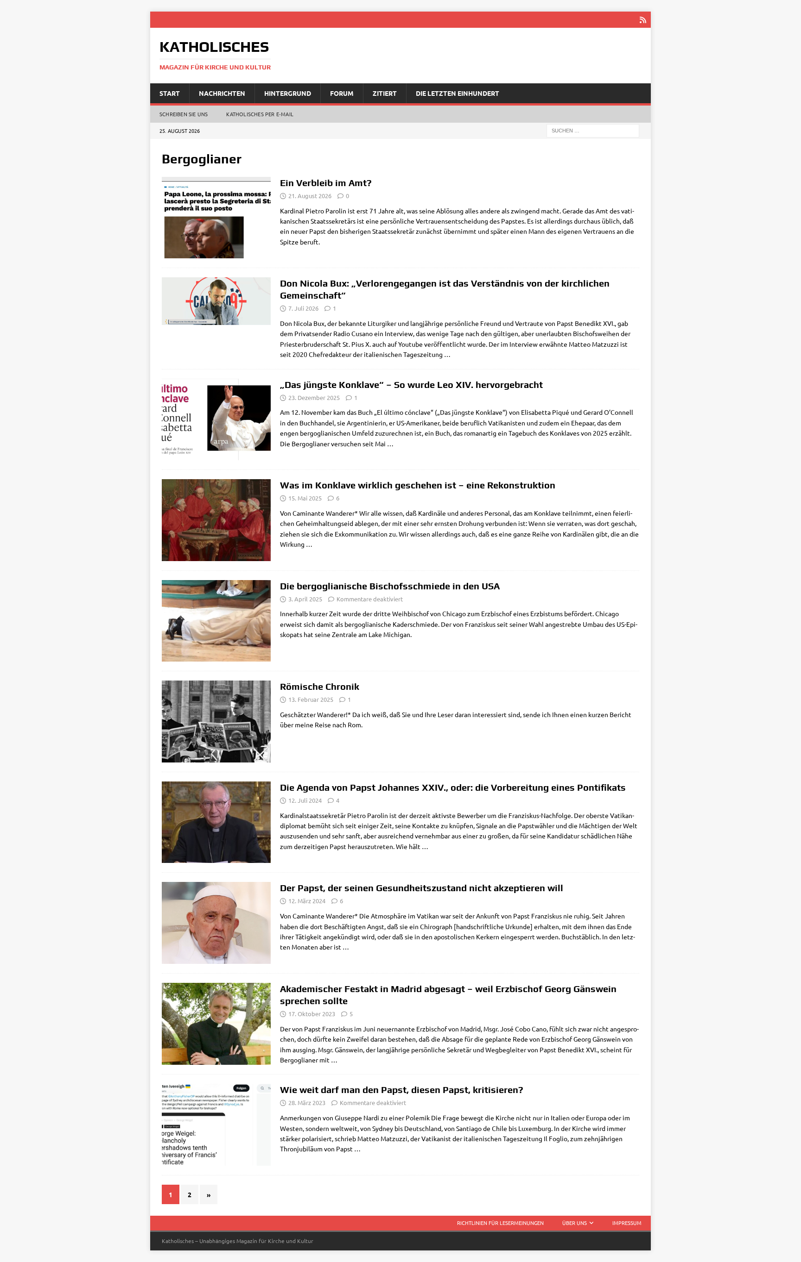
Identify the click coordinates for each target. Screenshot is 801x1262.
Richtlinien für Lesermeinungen (500, 1222)
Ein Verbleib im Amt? (326, 182)
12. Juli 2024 (305, 800)
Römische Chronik (319, 686)
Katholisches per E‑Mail (259, 114)
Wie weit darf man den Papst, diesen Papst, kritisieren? (401, 1089)
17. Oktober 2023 (311, 1014)
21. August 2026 (309, 196)
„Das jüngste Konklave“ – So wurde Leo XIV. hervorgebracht (411, 384)
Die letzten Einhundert (457, 93)
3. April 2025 (305, 599)
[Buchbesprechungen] (216, 419)
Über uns (574, 1222)
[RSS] (643, 20)
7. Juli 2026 (303, 308)
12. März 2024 (306, 901)
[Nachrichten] (216, 621)
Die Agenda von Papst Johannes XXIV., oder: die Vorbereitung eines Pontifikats (453, 787)
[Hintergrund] (216, 822)
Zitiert (385, 93)
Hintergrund (287, 93)
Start (169, 93)
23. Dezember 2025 (314, 397)
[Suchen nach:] (593, 130)
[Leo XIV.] (216, 217)
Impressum (627, 1222)
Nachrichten (222, 93)
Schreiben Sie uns (183, 114)
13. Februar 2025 (310, 699)
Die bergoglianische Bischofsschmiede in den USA (390, 586)
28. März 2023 (306, 1102)
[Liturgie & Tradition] (216, 721)
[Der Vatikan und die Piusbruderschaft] (216, 301)
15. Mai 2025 (305, 498)
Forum (342, 93)
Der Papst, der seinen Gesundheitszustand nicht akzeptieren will (421, 887)
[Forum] (216, 520)
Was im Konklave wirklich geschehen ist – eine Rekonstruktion (417, 485)
